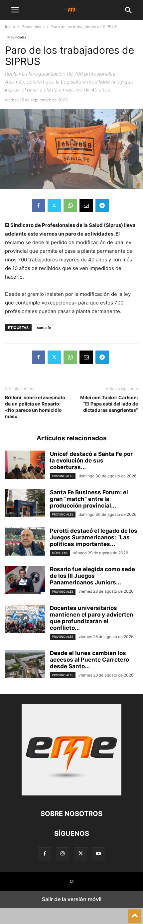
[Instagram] (62, 853)
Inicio (10, 26)
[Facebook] (38, 205)
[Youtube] (98, 853)
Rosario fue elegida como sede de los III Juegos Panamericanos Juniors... (92, 576)
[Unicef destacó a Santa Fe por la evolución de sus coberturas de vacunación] (25, 465)
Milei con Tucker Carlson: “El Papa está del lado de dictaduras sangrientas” (109, 404)
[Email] (86, 205)
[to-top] (134, 913)
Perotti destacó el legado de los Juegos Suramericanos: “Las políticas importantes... (93, 537)
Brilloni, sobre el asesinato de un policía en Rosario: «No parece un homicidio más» (35, 407)
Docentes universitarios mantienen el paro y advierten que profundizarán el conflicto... (91, 618)
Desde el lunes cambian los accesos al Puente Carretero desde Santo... (89, 660)
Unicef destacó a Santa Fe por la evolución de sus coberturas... (91, 460)
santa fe (44, 327)
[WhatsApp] (70, 205)
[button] (15, 10)
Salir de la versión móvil (71, 899)
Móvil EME (60, 553)
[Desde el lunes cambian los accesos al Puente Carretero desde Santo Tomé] (25, 664)
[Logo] (71, 793)
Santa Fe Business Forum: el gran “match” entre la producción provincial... (89, 499)
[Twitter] (54, 205)
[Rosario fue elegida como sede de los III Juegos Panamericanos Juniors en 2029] (25, 581)
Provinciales (33, 26)
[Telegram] (102, 205)
